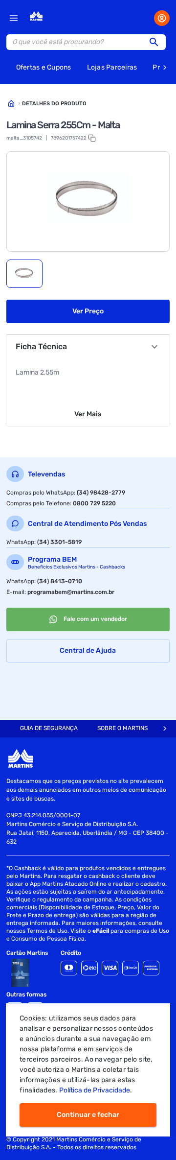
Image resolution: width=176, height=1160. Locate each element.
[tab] (24, 274)
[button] (157, 42)
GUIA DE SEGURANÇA (49, 728)
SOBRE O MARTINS (122, 728)
